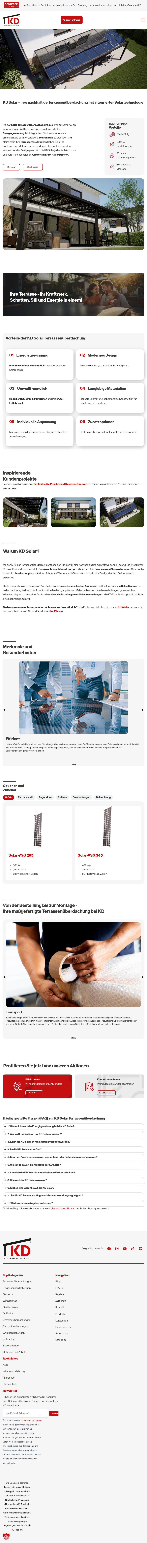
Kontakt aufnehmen (108, 1079)
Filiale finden (32, 1079)
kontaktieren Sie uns (63, 1208)
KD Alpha (123, 607)
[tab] (8, 797)
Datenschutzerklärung (31, 1420)
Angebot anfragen (72, 20)
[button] (143, 19)
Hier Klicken (56, 611)
